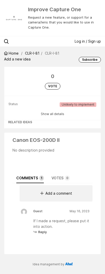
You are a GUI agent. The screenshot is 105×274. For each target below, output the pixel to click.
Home (14, 53)
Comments (29, 178)
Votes (59, 178)
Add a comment (58, 193)
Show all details (52, 114)
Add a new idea (17, 59)
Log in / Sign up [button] (88, 41)
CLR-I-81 (32, 53)
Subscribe (90, 59)
